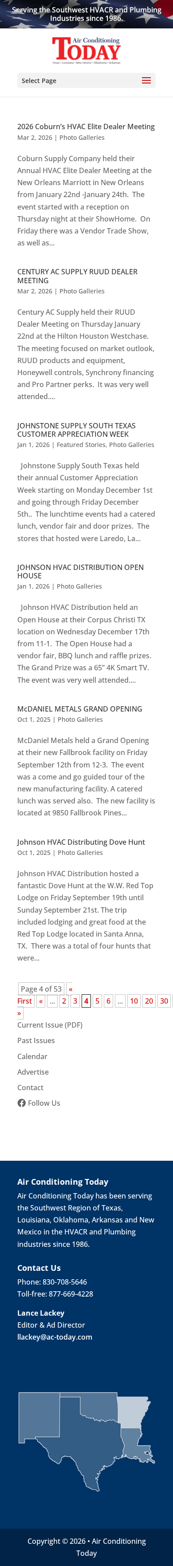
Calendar (32, 1056)
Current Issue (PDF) (50, 1025)
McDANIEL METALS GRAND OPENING (79, 709)
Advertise (33, 1072)
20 (149, 1001)
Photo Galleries (82, 137)
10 (134, 1001)
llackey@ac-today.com (54, 1337)
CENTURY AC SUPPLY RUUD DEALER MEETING (77, 276)
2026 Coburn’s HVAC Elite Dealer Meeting (86, 126)
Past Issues (36, 1040)
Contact (30, 1087)
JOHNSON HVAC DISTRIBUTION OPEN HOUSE (80, 571)
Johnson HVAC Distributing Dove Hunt (81, 842)
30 (164, 1001)
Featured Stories (81, 444)
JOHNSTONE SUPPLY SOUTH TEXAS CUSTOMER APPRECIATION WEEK (76, 430)
